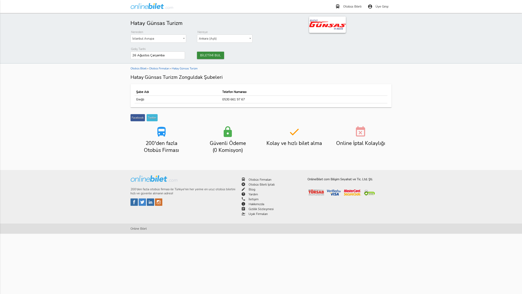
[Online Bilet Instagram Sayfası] (158, 205)
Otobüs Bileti (348, 6)
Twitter (152, 118)
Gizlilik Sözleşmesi (261, 209)
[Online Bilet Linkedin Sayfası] (151, 205)
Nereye (202, 32)
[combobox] (158, 39)
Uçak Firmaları (258, 214)
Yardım (253, 194)
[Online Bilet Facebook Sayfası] (134, 205)
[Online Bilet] (151, 7)
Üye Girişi (378, 6)
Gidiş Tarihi (138, 49)
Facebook (138, 118)
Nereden (137, 32)
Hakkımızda (256, 204)
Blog (252, 189)
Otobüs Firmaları (260, 180)
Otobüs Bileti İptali (262, 185)
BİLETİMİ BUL (210, 55)
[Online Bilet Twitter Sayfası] (143, 205)
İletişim (254, 199)
